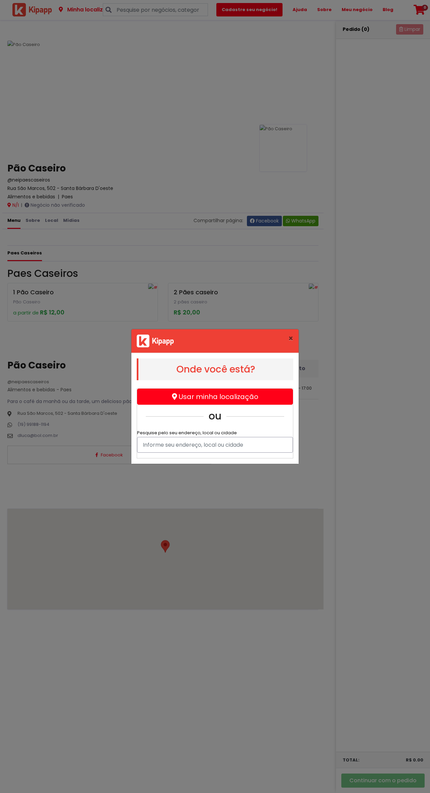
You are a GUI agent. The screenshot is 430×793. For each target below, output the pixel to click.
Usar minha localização (217, 396)
